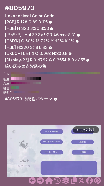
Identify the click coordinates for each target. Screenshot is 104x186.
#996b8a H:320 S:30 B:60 (23, 78)
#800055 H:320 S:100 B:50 (12, 83)
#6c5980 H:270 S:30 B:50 (37, 73)
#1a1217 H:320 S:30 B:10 (37, 78)
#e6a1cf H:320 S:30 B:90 (15, 78)
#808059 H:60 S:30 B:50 (95, 73)
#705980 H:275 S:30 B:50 (18, 92)
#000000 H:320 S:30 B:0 (40, 78)
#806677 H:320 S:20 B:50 (34, 83)
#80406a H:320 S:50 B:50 (26, 83)
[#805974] (40, 181)
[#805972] (32, 181)
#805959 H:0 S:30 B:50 (23, 75)
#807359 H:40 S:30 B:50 (12, 75)
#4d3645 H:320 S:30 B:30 (31, 78)
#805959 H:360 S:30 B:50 (12, 73)
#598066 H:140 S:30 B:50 (73, 73)
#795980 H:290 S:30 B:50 (31, 73)
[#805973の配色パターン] (66, 181)
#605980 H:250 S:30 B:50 (42, 73)
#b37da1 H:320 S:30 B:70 (20, 78)
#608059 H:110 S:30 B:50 (81, 73)
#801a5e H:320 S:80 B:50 (17, 83)
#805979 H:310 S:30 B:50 (26, 73)
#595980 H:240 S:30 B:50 (45, 73)
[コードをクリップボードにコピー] (74, 181)
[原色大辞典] (49, 181)
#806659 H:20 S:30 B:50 (17, 75)
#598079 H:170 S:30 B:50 (65, 73)
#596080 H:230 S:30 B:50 (48, 73)
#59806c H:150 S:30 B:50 (70, 73)
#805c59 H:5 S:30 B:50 (34, 92)
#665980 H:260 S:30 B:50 (40, 73)
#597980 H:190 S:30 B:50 (59, 73)
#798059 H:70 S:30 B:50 (92, 73)
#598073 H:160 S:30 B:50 (67, 73)
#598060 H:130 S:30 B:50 (76, 73)
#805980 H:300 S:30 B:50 (28, 73)
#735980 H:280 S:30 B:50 (34, 73)
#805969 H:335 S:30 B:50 (29, 92)
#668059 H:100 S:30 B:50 (84, 73)
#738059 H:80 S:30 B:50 (89, 73)
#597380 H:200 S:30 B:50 (56, 73)
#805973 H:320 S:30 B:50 (23, 73)
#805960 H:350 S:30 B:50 (15, 73)
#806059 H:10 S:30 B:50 (20, 75)
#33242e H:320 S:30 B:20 (34, 78)
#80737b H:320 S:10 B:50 (37, 83)
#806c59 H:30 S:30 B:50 (15, 75)
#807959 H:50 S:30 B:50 (98, 73)
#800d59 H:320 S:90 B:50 (15, 83)
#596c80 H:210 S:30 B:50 (53, 73)
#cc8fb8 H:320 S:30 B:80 (17, 78)
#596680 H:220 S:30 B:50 (51, 73)
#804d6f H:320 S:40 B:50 (28, 83)
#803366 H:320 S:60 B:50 (23, 83)
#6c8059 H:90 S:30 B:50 (87, 73)
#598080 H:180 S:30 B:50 (62, 73)
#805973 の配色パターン (29, 99)
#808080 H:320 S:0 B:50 (40, 83)
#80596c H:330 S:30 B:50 (20, 73)
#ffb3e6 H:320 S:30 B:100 (12, 78)
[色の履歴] (57, 181)
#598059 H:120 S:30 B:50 (78, 73)
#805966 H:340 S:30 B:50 (17, 73)
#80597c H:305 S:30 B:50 (23, 92)
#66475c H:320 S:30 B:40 (28, 78)
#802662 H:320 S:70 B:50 (20, 83)
